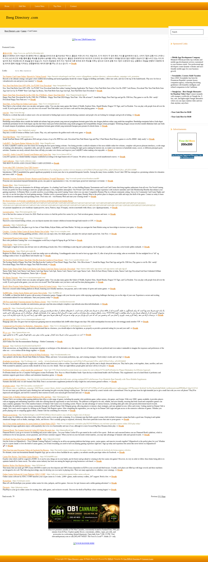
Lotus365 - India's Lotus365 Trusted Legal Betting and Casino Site (27, 154)
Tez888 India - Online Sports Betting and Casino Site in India (25, 293)
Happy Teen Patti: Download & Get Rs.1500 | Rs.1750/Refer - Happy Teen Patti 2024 (34, 95)
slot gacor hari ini (9, 319)
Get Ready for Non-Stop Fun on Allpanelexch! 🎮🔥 (22, 439)
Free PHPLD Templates (131, 559)
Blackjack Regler (9, 251)
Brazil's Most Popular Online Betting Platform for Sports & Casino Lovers (30, 286)
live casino (6, 119)
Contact (73, 6)
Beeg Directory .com (22, 17)
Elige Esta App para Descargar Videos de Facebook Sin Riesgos (26, 450)
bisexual (6, 346)
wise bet (6, 113)
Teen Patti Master (9, 137)
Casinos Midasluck (10, 130)
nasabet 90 (6, 308)
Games (23, 31)
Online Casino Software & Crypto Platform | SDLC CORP (24, 474)
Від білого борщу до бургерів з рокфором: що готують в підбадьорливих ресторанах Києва (38, 201)
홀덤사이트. (7, 53)
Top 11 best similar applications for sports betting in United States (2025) (29, 424)
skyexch (6, 218)
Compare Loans (147, 559)
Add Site (22, 6)
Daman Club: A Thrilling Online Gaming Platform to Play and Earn (27, 397)
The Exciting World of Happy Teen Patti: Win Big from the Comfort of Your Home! (33, 260)
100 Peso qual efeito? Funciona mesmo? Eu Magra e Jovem (24, 302)
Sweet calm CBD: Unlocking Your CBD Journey (20, 167)
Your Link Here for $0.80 (181, 112)
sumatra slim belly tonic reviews (14, 379)
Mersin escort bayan (10, 415)
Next (163, 496)
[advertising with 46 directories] (83, 543)
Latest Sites (39, 6)
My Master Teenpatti (10, 278)
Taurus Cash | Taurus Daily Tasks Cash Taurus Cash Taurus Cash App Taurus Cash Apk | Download (39, 269)
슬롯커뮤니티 (8, 339)
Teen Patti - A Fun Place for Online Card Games (20, 104)
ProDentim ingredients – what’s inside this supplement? (23, 370)
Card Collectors (8, 161)
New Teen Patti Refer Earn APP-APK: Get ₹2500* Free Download (27, 86)
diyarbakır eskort (9, 386)
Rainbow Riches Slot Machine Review (17, 465)
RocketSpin (7, 481)
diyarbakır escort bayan (11, 361)
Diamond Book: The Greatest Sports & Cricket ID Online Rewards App (29, 430)
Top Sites (57, 6)
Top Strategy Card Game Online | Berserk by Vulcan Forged (24, 76)
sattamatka (6, 225)
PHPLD (110, 559)
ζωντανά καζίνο (8, 212)
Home (7, 6)
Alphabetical (27, 71)
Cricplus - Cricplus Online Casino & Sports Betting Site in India (26, 231)
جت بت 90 (7, 332)
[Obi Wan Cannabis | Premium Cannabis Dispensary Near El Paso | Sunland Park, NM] (84, 528)
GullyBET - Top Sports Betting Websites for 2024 (21, 143)
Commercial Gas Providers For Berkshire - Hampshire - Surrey (26, 326)
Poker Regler (7, 245)
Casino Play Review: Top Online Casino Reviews (21, 457)
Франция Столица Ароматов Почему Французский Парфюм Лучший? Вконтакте (34, 179)
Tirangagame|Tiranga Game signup (15, 238)
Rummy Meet (8, 185)
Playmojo (6, 487)
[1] (159, 496)
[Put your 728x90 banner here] (84, 39)
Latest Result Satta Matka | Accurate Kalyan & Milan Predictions (26, 355)
